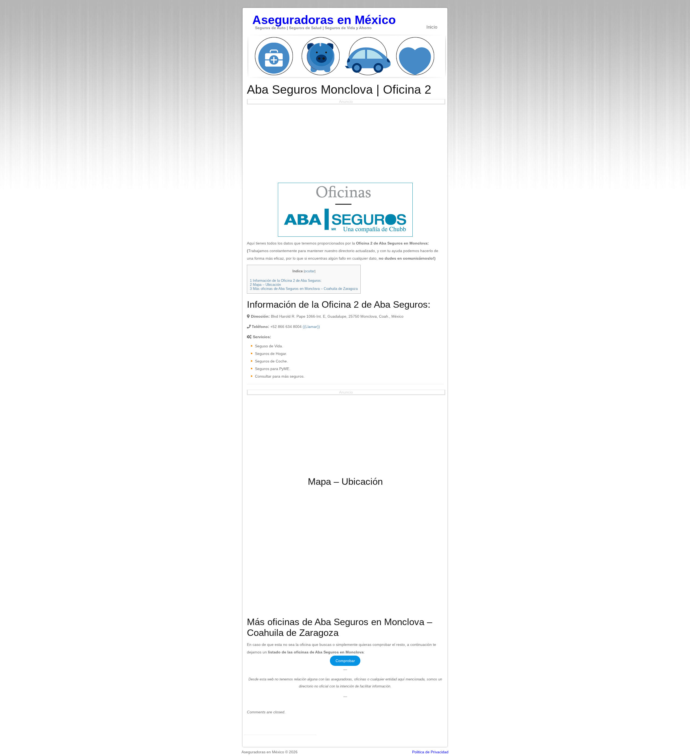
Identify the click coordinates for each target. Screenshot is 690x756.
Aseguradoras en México (324, 17)
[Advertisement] (345, 142)
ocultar (310, 271)
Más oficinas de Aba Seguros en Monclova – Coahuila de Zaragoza (304, 289)
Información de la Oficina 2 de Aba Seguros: (286, 281)
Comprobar (345, 661)
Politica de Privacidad (430, 752)
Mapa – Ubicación (265, 285)
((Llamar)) (311, 326)
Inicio (431, 27)
